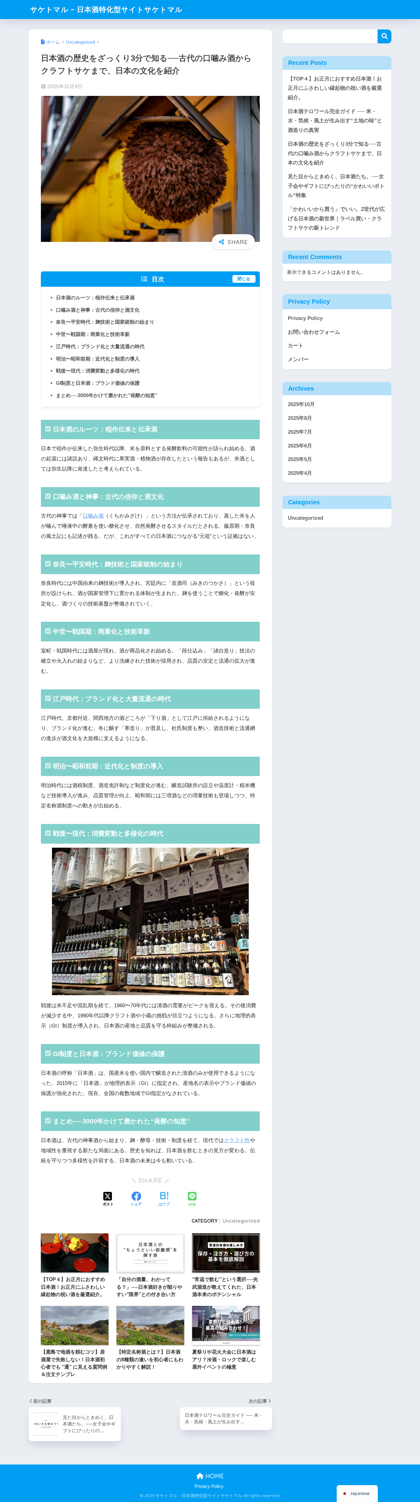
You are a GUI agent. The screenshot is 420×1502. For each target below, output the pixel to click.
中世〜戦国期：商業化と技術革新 (93, 334)
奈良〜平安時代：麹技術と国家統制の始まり (105, 322)
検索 (384, 36)
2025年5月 (300, 459)
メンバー (298, 359)
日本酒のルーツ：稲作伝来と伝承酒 (95, 297)
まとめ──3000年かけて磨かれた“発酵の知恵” (106, 395)
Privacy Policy (305, 318)
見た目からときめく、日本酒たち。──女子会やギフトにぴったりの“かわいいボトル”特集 (336, 186)
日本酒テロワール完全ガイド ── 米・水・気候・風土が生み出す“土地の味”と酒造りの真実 (335, 120)
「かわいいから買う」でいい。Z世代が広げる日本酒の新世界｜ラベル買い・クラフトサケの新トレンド (336, 218)
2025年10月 (301, 404)
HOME (214, 1476)
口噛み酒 (93, 516)
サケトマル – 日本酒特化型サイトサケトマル (106, 9)
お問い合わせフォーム (314, 332)
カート (295, 346)
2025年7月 (300, 432)
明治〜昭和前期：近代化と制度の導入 (98, 358)
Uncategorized (241, 1221)
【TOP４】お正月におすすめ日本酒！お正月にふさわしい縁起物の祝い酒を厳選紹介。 (335, 88)
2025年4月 (300, 473)
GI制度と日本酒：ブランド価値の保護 (98, 383)
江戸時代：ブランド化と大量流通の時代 (100, 346)
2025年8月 (300, 418)
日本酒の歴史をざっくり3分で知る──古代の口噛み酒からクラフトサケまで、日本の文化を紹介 (335, 153)
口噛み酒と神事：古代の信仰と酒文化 (98, 310)
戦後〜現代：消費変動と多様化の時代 (98, 370)
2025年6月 (300, 445)
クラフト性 (237, 1140)
